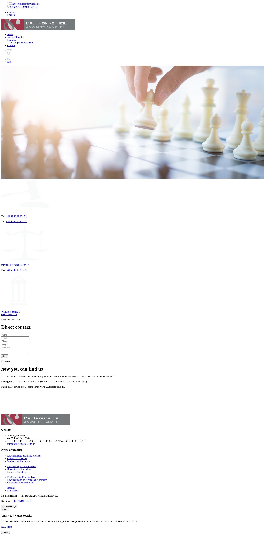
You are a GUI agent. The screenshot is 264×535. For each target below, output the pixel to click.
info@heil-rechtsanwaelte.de (25, 3)
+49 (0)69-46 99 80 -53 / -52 (24, 7)
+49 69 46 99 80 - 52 (16, 221)
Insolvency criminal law (18, 461)
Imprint (10, 487)
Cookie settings (9, 506)
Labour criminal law (17, 472)
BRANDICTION (22, 501)
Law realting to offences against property (27, 480)
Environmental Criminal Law (21, 477)
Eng (9, 61)
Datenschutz (13, 490)
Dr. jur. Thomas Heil (23, 42)
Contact (11, 45)
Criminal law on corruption (20, 482)
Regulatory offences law (19, 469)
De (8, 59)
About (10, 34)
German (11, 12)
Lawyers (11, 40)
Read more (6, 526)
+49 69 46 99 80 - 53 (16, 216)
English (11, 15)
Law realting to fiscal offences (21, 466)
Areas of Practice (15, 37)
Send (4, 356)
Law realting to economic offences (24, 455)
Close (4, 509)
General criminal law (17, 458)
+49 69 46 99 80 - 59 (16, 270)
